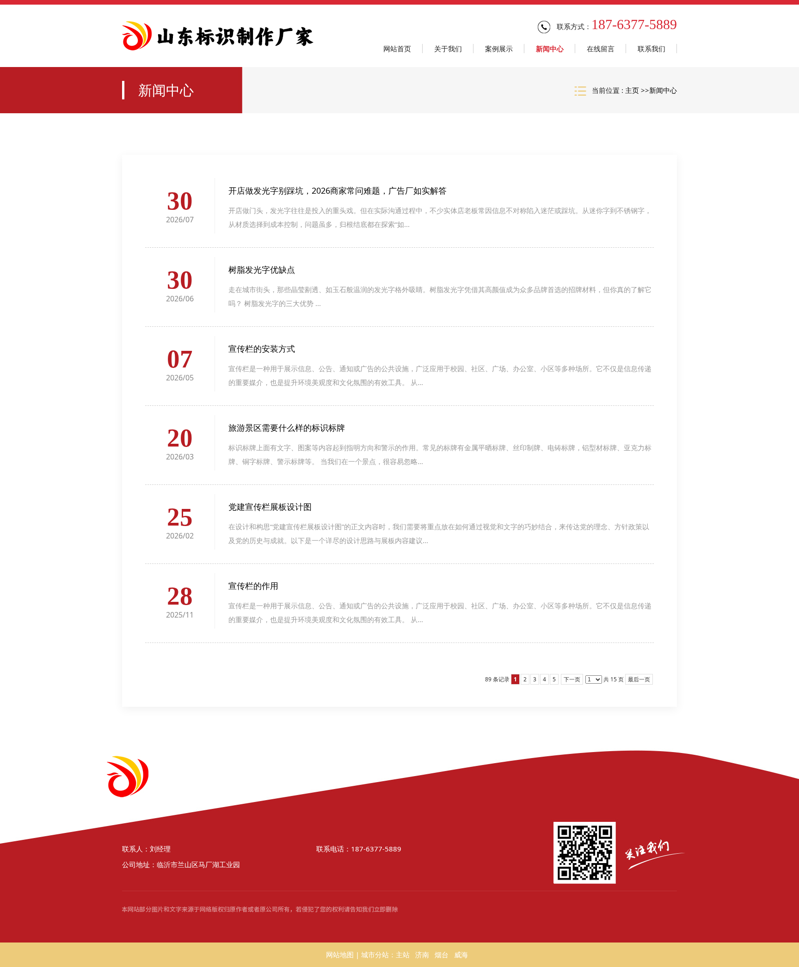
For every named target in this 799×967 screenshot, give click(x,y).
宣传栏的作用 (253, 585)
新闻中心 (663, 90)
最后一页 (639, 679)
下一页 (572, 679)
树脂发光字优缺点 (261, 269)
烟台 (442, 954)
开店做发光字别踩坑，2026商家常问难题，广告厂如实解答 (337, 190)
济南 (422, 954)
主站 (403, 954)
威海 (461, 954)
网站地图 (340, 954)
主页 (632, 90)
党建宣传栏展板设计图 (270, 506)
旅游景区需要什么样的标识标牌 (286, 427)
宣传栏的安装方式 (261, 348)
